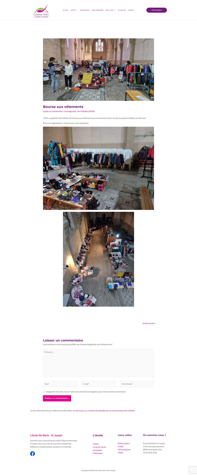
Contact (131, 10)
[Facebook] (32, 453)
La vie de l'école (99, 447)
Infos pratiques (97, 10)
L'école (96, 444)
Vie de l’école (84, 10)
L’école (73, 10)
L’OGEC (121, 446)
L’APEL (120, 452)
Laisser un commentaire (52, 111)
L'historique (98, 453)
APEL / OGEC (110, 10)
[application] (77, 10)
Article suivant (150, 323)
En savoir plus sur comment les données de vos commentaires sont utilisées (104, 410)
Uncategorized (70, 111)
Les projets (97, 450)
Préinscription (124, 443)
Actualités (122, 10)
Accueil (65, 10)
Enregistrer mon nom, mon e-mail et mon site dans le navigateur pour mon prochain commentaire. (86, 391)
